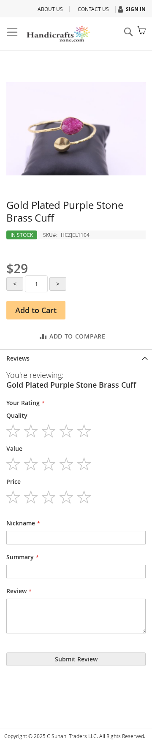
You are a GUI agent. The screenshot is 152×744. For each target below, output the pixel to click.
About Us (50, 9)
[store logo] (58, 33)
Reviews (18, 358)
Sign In (136, 9)
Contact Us (93, 9)
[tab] (76, 357)
